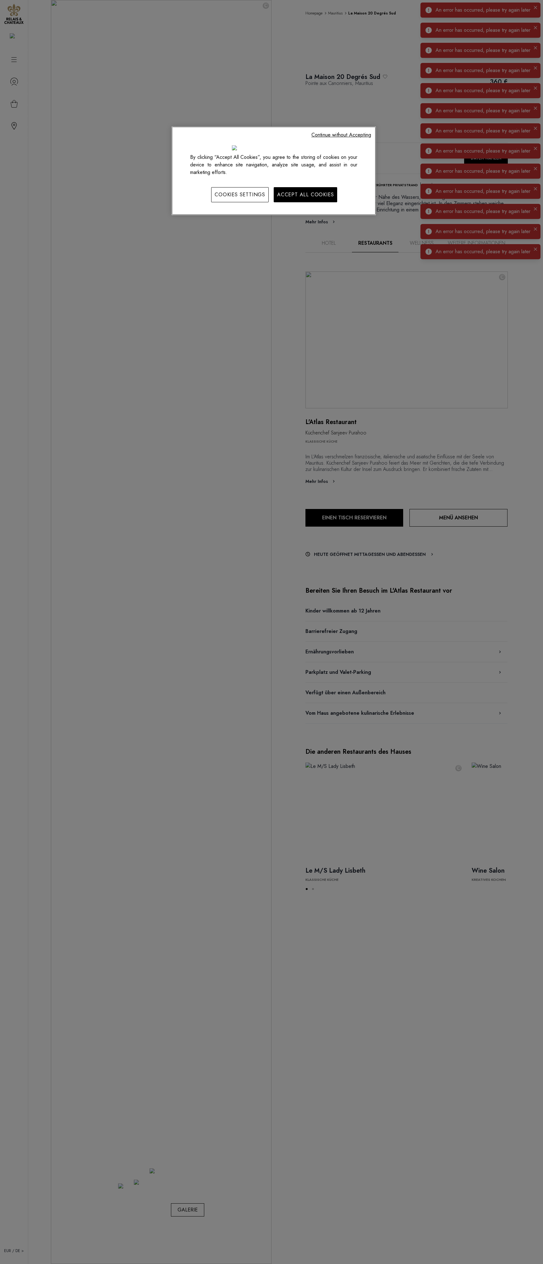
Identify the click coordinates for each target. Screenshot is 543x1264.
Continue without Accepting (341, 134)
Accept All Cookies (305, 194)
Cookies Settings (240, 194)
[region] (274, 170)
